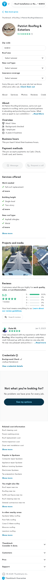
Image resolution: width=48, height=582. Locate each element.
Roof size (6, 53)
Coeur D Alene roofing (11, 524)
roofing (16, 18)
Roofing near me (8, 491)
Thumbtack (6, 18)
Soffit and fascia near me (12, 495)
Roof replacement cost (11, 438)
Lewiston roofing (8, 531)
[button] (8, 29)
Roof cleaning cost (9, 430)
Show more (7, 449)
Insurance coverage (11, 73)
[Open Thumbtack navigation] (5, 4)
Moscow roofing (8, 527)
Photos (24, 95)
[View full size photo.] (17, 260)
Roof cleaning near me (11, 499)
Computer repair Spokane (12, 459)
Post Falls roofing (9, 520)
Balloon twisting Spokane (12, 466)
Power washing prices (10, 434)
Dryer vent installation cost (13, 445)
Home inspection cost (11, 442)
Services (14, 95)
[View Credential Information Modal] (16, 355)
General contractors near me (13, 503)
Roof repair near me (10, 487)
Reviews (34, 95)
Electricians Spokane (10, 470)
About (4, 95)
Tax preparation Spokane (12, 474)
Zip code (6, 43)
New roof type (8, 63)
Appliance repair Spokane (12, 463)
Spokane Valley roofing (11, 516)
